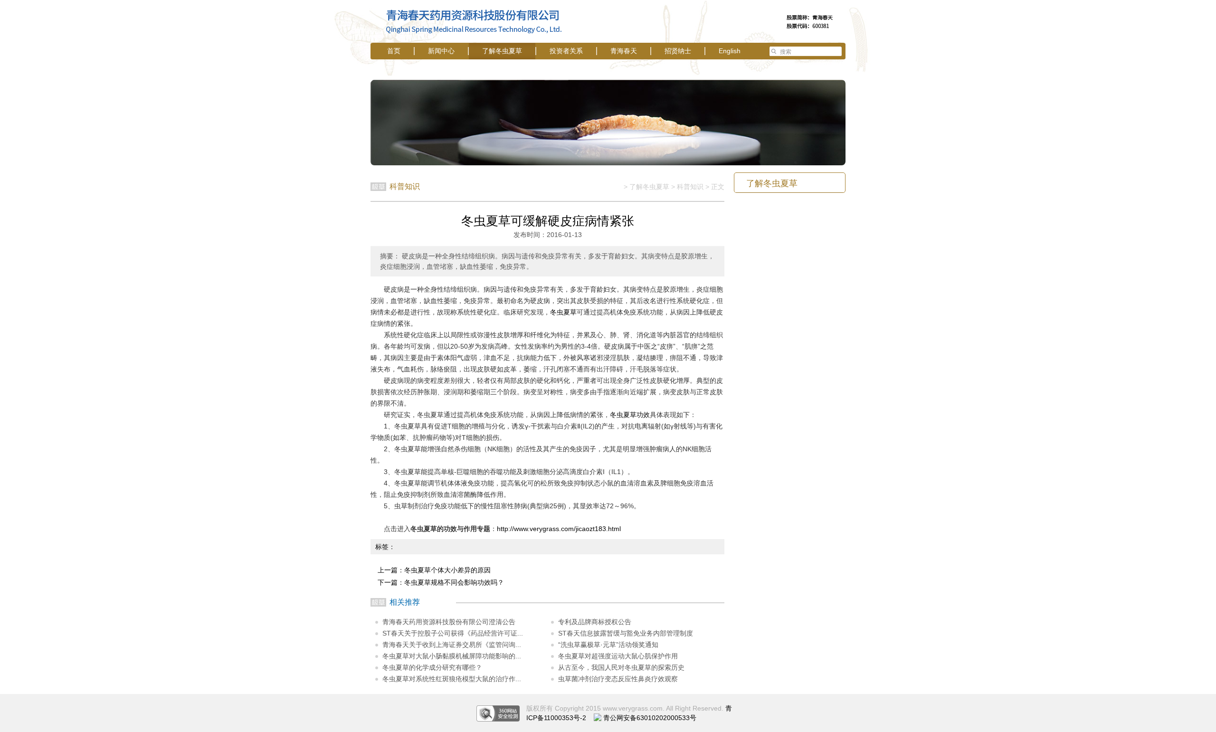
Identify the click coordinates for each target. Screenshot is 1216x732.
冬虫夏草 (563, 312)
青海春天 (623, 51)
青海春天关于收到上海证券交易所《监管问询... (451, 644)
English (730, 51)
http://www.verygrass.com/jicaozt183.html (559, 528)
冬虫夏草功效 (630, 414)
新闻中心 (441, 51)
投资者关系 (566, 51)
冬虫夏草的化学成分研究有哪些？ (432, 667)
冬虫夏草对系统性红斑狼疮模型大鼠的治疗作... (451, 679)
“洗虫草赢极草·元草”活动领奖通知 (608, 644)
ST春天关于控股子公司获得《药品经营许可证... (452, 633)
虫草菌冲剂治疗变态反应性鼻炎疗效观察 (618, 679)
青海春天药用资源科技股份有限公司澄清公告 (448, 622)
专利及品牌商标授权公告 (594, 622)
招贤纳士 (678, 51)
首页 (393, 51)
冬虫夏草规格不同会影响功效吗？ (454, 582)
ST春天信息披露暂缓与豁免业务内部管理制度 (625, 633)
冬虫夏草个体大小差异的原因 (447, 570)
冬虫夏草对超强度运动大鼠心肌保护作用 (618, 656)
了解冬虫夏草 (502, 51)
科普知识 (690, 186)
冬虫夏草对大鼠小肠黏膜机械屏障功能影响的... (451, 656)
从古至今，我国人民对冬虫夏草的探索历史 (621, 667)
